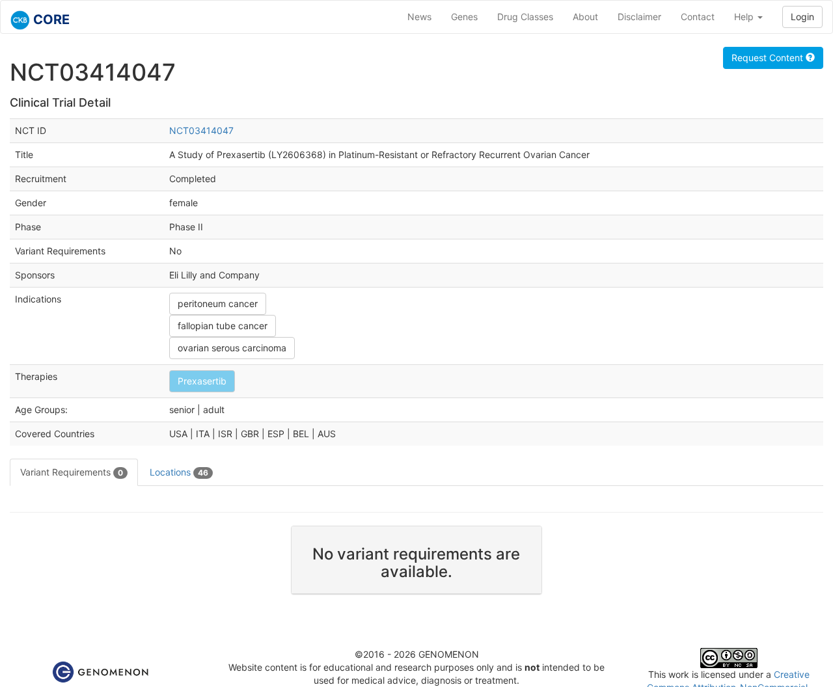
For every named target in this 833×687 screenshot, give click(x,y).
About (585, 16)
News (419, 16)
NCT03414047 (201, 130)
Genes (464, 16)
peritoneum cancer (218, 303)
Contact (698, 16)
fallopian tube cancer (222, 325)
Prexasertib (202, 380)
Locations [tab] (179, 472)
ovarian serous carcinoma (232, 347)
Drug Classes (525, 16)
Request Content (768, 57)
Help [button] (745, 16)
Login (802, 16)
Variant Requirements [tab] (71, 472)
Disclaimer (639, 16)
